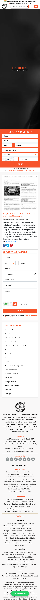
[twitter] (16, 459)
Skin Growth (26, 533)
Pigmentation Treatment (27, 554)
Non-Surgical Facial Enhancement (19, 509)
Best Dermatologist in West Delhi (20, 489)
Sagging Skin (27, 557)
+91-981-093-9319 (15, 3)
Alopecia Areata (8, 576)
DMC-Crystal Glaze (12, 338)
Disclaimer (34, 315)
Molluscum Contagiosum (14, 366)
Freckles (18, 511)
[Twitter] (7, 245)
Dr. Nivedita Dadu (22, 219)
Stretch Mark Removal (28, 564)
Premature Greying (26, 573)
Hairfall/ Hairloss (11, 342)
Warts (7, 362)
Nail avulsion (9, 536)
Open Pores (13, 552)
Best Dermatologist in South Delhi (20, 486)
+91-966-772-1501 (26, 3)
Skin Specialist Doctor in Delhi (20, 491)
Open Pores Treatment (10, 564)
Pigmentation (10, 330)
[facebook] (7, 459)
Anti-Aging (20, 504)
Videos (21, 479)
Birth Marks (30, 538)
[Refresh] (16, 159)
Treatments (20, 496)
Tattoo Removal (28, 511)
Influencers (13, 484)
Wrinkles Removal (13, 557)
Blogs (6, 484)
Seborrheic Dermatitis (17, 538)
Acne (7, 350)
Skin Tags (28, 540)
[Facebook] (4, 245)
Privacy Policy (27, 315)
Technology (30, 479)
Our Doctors (15, 472)
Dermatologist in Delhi (28, 484)
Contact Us (20, 436)
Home (13, 168)
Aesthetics (20, 549)
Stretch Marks (23, 506)
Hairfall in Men (12, 573)
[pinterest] (28, 459)
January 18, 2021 (9, 219)
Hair (20, 570)
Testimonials (29, 477)
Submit (20, 164)
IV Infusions (9, 511)
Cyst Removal (22, 543)
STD (34, 533)
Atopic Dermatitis (12, 523)
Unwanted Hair (9, 504)
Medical (20, 520)
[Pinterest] (11, 245)
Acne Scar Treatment (26, 552)
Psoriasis (8, 358)
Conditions (20, 516)
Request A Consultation (20, 6)
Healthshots (25, 168)
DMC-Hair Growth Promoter (15, 346)
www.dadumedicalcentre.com (14, 585)
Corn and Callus (11, 370)
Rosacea (8, 390)
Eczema (21, 540)
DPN (19, 533)
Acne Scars (9, 334)
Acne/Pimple (10, 499)
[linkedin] (24, 459)
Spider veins (19, 545)
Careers (28, 482)
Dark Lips (13, 506)
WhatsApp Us (21, 593)
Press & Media (19, 168)
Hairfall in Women (30, 576)
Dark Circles (30, 504)
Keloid (31, 543)
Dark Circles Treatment (23, 562)
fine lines (10, 562)
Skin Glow (29, 499)
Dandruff (18, 576)
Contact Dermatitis (28, 536)
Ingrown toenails (11, 374)
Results (15, 479)
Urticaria (8, 378)
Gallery (8, 479)
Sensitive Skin (10, 543)
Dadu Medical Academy (14, 477)
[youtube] (20, 459)
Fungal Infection (11, 382)
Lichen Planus (11, 540)
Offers (34, 482)
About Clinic (27, 474)
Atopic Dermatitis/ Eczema (14, 354)
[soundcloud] (33, 459)
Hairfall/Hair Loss (25, 501)
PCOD (5, 538)
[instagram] (11, 459)
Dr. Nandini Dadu (14, 474)
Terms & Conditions (10, 316)
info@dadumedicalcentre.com (23, 451)
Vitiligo (8, 394)
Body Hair (15, 567)
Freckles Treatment (26, 559)
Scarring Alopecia (19, 578)
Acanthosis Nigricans (13, 386)
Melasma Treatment (9, 554)
